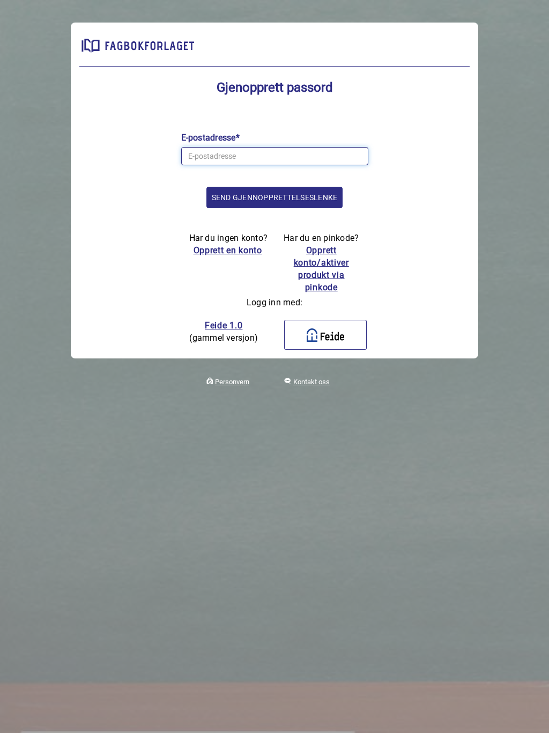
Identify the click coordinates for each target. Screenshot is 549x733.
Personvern (232, 382)
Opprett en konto (228, 250)
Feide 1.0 (223, 325)
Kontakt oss (311, 382)
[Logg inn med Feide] (325, 335)
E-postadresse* (210, 138)
